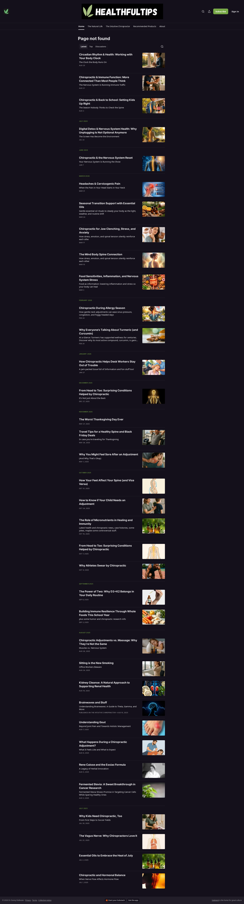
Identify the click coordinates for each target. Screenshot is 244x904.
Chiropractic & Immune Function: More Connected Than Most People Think (104, 79)
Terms (34, 900)
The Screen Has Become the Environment (99, 136)
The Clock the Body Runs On (93, 62)
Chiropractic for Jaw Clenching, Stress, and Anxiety (107, 230)
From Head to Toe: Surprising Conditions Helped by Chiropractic (105, 392)
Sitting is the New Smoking (96, 663)
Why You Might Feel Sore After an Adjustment (108, 454)
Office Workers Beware (90, 666)
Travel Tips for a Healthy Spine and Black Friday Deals (105, 433)
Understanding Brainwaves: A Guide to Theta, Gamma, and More (108, 708)
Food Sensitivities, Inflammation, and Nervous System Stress (108, 278)
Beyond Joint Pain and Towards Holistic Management (105, 726)
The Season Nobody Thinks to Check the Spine (101, 107)
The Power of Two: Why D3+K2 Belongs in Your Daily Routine (106, 593)
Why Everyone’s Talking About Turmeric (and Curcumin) (108, 331)
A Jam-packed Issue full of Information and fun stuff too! (106, 369)
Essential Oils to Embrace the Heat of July (106, 855)
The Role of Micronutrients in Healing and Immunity (106, 522)
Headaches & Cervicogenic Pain (99, 183)
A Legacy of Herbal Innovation (94, 768)
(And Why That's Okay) (90, 458)
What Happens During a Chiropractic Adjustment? (103, 743)
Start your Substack (116, 900)
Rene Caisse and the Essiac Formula (102, 764)
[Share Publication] (209, 11)
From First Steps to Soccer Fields (95, 820)
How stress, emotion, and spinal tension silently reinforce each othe (107, 238)
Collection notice (44, 900)
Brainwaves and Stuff (93, 702)
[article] (122, 62)
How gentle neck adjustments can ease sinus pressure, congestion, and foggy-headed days (105, 313)
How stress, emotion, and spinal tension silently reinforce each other (107, 259)
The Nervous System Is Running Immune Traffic (102, 84)
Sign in (235, 11)
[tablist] (93, 46)
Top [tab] (91, 46)
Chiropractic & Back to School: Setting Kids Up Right (107, 101)
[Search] (203, 11)
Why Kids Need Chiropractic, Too (100, 816)
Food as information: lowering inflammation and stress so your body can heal (107, 285)
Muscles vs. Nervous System (93, 647)
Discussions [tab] (100, 46)
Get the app (133, 900)
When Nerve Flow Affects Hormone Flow (99, 879)
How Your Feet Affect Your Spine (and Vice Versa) (106, 482)
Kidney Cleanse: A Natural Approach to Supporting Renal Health (104, 684)
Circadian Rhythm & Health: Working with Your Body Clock (105, 56)
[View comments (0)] (100, 69)
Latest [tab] (84, 46)
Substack (215, 900)
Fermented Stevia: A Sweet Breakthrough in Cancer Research (107, 786)
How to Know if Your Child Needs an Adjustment (102, 502)
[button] (81, 26)
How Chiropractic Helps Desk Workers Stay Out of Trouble (107, 363)
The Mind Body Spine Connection (100, 254)
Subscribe (220, 11)
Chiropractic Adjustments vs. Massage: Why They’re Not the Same (108, 642)
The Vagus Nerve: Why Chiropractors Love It (108, 835)
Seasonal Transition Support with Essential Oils (107, 205)
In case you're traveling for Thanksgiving (99, 439)
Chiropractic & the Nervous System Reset (106, 157)
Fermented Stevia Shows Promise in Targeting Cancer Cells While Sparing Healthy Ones (107, 793)
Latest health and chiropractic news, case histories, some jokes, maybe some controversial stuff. (106, 529)
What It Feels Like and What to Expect (97, 749)
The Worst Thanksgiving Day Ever (101, 419)
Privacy (28, 900)
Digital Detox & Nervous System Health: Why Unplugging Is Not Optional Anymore (108, 130)
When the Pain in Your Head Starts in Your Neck (102, 187)
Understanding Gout (92, 722)
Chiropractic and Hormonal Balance (102, 875)
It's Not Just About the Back (92, 398)
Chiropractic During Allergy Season (102, 308)
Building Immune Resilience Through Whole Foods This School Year (107, 613)
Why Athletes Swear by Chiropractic (102, 565)
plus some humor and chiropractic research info (102, 619)
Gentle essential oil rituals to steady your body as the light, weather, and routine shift (107, 212)
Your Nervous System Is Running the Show (99, 161)
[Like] (81, 69)
